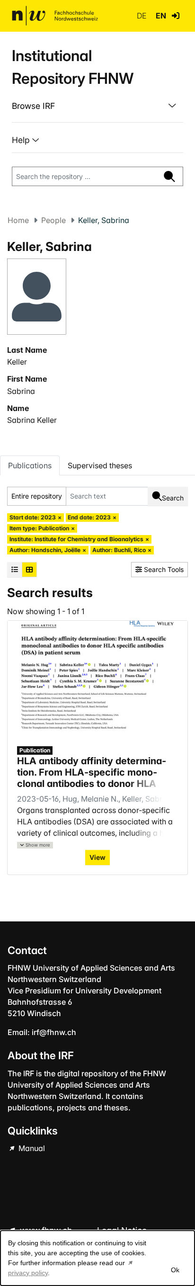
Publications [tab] (30, 465)
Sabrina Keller (32, 420)
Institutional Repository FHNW (72, 67)
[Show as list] (14, 569)
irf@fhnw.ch (54, 1032)
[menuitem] (97, 106)
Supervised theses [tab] (100, 465)
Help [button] (22, 140)
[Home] (55, 16)
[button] (175, 15)
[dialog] (97, 1258)
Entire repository (36, 496)
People (53, 220)
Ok (175, 1270)
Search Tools (163, 569)
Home (18, 220)
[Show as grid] (29, 569)
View (97, 857)
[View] (97, 677)
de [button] (142, 15)
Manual (31, 1148)
